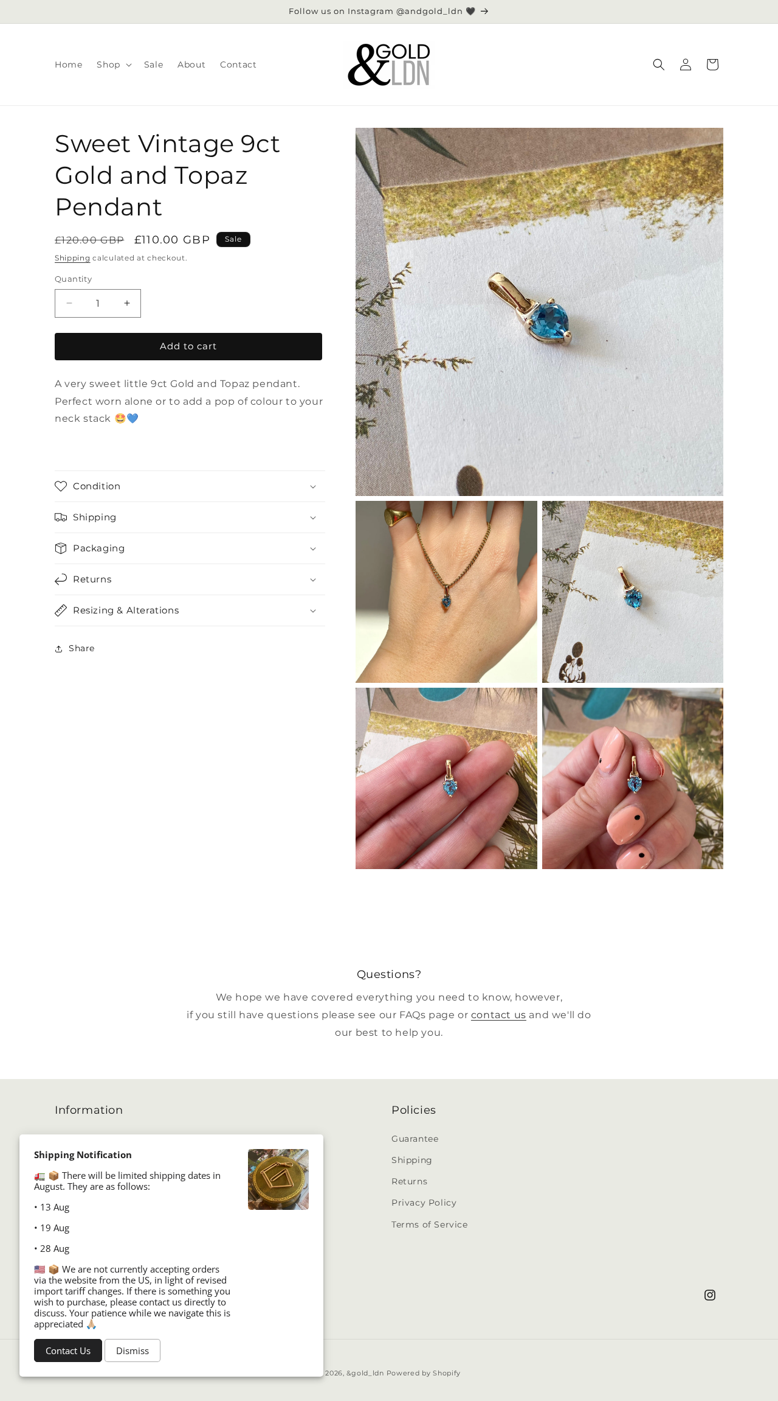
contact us (498, 1015)
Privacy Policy (423, 1202)
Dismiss (132, 1350)
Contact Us (68, 1350)
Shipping (73, 257)
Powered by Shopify (424, 1373)
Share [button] (82, 648)
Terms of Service (429, 1223)
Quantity (73, 279)
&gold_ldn (365, 1373)
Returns (409, 1181)
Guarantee (414, 1138)
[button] (112, 64)
